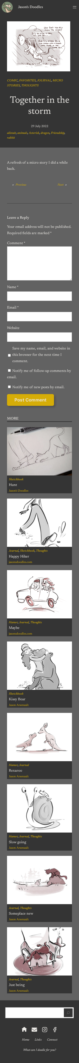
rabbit (11, 137)
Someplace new (21, 913)
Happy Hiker (19, 556)
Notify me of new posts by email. (38, 387)
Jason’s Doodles (18, 490)
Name (12, 287)
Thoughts (30, 85)
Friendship (58, 133)
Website (13, 328)
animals (22, 133)
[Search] (68, 1012)
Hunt (13, 485)
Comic (12, 80)
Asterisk (34, 133)
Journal (44, 80)
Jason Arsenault (19, 705)
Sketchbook (16, 479)
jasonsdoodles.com (20, 562)
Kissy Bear (17, 699)
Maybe (14, 628)
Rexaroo (15, 770)
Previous (21, 184)
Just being (17, 985)
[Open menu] (74, 7)
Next (60, 184)
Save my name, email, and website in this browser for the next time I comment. (41, 355)
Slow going (17, 842)
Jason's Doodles (30, 7)
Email (13, 307)
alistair (11, 133)
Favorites (27, 80)
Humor (13, 622)
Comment (16, 243)
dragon (45, 133)
